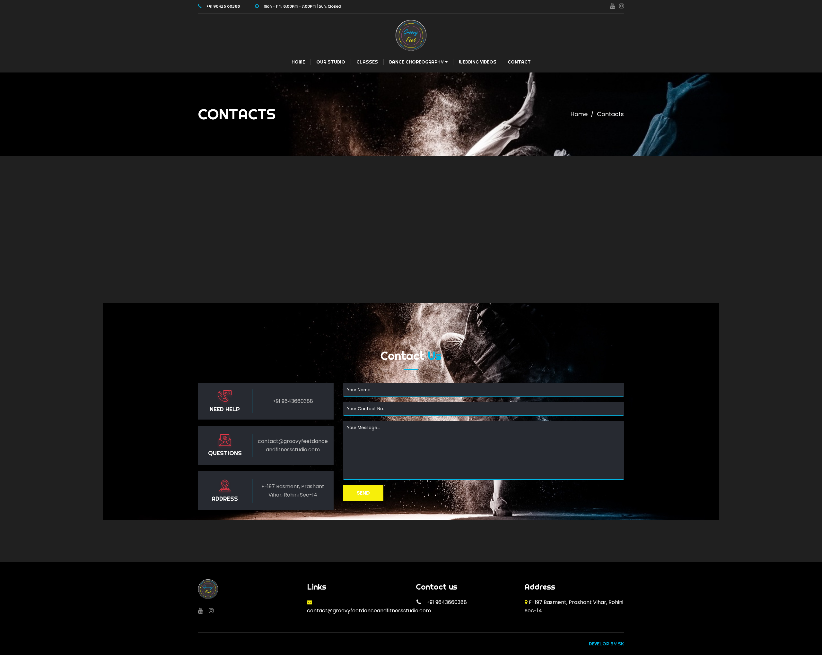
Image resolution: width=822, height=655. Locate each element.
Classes (367, 62)
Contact (519, 62)
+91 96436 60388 (223, 6)
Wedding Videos (477, 62)
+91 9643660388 (293, 401)
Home (298, 62)
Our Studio (330, 62)
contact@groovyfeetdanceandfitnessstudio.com (369, 610)
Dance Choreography (416, 62)
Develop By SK (606, 644)
